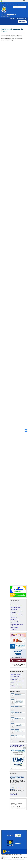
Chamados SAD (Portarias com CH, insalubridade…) (18, 678)
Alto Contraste (16, 4)
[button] (12, 741)
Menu (23, 22)
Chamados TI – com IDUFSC (16, 674)
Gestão (12, 604)
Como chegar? (13, 784)
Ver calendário (22, 741)
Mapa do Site (22, 4)
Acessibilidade (9, 4)
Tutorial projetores (14, 627)
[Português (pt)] (2, 4)
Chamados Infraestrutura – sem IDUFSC (17, 684)
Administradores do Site (21, 18)
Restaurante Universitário (16, 607)
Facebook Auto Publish (8, 859)
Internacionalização (15, 619)
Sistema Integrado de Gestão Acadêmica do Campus (17, 625)
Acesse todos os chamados (16, 687)
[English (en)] (4, 4)
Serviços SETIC (14, 629)
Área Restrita (12, 18)
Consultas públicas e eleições (17, 614)
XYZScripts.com (21, 859)
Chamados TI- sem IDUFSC (16, 676)
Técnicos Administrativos (16, 622)
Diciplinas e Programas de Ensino (12, 30)
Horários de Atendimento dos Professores (17, 611)
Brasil (4, 1)
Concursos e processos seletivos (17, 615)
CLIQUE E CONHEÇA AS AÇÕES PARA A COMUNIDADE (17, 746)
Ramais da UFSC (14, 617)
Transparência (14, 609)
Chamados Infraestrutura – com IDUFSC (17, 681)
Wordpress (4, 856)
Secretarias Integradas (15, 621)
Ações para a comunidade (16, 605)
